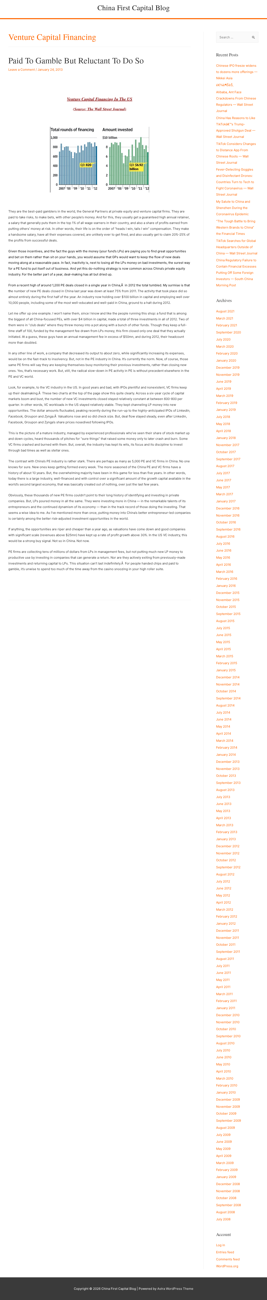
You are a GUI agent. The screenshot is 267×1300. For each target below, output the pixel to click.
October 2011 (226, 945)
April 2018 (223, 431)
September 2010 (228, 1036)
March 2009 (225, 1163)
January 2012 (226, 923)
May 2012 (223, 895)
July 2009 (223, 1135)
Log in (220, 1245)
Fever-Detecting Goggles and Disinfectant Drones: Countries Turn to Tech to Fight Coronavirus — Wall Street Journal (235, 181)
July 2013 (223, 797)
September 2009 (228, 1121)
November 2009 (228, 1107)
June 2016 (223, 550)
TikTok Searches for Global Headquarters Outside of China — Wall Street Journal (236, 247)
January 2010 (226, 1092)
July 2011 (223, 966)
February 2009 (227, 1170)
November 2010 (227, 1022)
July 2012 (223, 881)
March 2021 (224, 318)
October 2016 (226, 522)
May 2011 (223, 980)
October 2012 (226, 860)
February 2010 (226, 1085)
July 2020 (223, 339)
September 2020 (228, 332)
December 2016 (227, 508)
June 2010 (223, 1057)
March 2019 (224, 396)
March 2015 (224, 656)
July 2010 (223, 1050)
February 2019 (226, 403)
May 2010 (223, 1064)
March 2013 (224, 825)
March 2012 (224, 910)
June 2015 (223, 635)
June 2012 (223, 888)
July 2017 (223, 473)
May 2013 (223, 811)
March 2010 (224, 1078)
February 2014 (226, 747)
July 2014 (223, 712)
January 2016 (226, 586)
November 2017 (227, 445)
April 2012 (223, 902)
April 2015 (223, 649)
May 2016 (223, 557)
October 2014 (226, 691)
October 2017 (226, 452)
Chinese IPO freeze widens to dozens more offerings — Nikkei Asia (236, 72)
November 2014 (228, 684)
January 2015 (226, 670)
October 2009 (226, 1113)
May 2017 (223, 487)
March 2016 (224, 572)
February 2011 (226, 1001)
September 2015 (228, 614)
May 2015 (223, 642)
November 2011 (227, 938)
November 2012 (227, 853)
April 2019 (223, 389)
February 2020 (227, 353)
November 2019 (227, 375)
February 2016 (226, 579)
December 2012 (227, 846)
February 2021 (226, 325)
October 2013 (226, 776)
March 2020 (225, 346)
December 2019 (227, 368)
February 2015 (226, 663)
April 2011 (223, 987)
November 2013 (228, 769)
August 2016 (225, 536)
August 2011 (225, 959)
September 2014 (228, 698)
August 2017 (225, 466)
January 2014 (226, 755)
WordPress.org (227, 1266)
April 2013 (223, 818)
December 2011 (227, 931)
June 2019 (223, 381)
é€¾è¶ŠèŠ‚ (224, 85)
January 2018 (226, 438)
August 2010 (225, 1043)
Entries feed (225, 1252)
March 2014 (224, 741)
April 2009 (223, 1156)
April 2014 (223, 733)
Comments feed (228, 1259)
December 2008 (228, 1184)
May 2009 (223, 1149)
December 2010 (227, 1015)
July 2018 (223, 417)
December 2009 (228, 1099)
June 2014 (224, 719)
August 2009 (225, 1128)
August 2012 (225, 874)
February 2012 (226, 916)
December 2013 (228, 762)
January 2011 (225, 1008)
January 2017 (226, 501)
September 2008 (228, 1205)
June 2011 (223, 973)
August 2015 (225, 621)
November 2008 (228, 1191)
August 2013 (225, 790)
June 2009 (224, 1142)
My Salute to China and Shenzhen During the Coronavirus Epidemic (233, 208)
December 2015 (227, 593)
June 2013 (224, 804)
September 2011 (228, 952)
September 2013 (228, 783)
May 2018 (223, 424)
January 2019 (226, 410)
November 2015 (227, 600)
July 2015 (223, 628)
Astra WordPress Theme (175, 1289)
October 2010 (226, 1029)
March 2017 (224, 494)
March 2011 (224, 994)
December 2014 (228, 677)
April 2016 (223, 565)
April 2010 (223, 1071)
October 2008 (226, 1198)
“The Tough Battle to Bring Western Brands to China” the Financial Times (235, 227)
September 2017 (228, 459)
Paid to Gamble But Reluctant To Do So (76, 60)
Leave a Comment (21, 70)
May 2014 (223, 726)
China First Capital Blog (133, 7)
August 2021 (225, 311)
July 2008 (223, 1219)
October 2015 (226, 607)
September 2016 (228, 529)
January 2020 (226, 360)
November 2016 (227, 515)
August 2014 (225, 705)
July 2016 (223, 544)
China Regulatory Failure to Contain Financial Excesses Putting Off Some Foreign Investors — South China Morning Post (236, 272)
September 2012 (228, 867)
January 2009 (226, 1177)
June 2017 (223, 480)
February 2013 (226, 832)
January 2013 (226, 839)
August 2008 (225, 1212)
